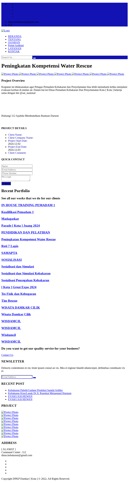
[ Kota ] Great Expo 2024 (18, 287)
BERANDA (15, 36)
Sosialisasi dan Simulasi (17, 266)
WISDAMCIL (11, 321)
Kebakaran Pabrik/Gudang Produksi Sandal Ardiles (35, 390)
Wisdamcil (8, 335)
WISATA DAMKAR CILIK (20, 307)
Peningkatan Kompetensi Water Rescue (28, 239)
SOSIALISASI (11, 260)
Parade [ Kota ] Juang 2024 (20, 225)
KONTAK (14, 51)
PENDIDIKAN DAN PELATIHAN (25, 232)
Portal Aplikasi (16, 45)
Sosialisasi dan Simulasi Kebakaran (26, 273)
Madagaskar (10, 218)
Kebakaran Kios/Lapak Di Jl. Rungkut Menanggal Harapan (39, 393)
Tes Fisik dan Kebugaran (18, 294)
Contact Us (7, 355)
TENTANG (14, 39)
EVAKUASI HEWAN (20, 396)
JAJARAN (14, 42)
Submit (6, 183)
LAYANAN (14, 48)
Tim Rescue (9, 300)
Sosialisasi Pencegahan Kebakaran (25, 280)
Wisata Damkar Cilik (16, 314)
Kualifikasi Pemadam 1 (17, 212)
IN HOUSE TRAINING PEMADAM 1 (28, 205)
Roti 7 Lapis (9, 246)
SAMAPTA (9, 253)
